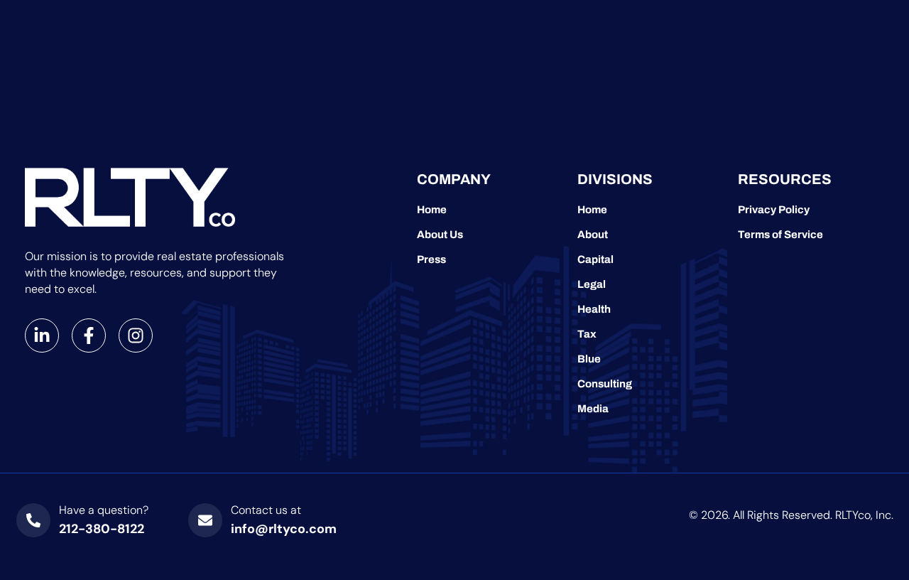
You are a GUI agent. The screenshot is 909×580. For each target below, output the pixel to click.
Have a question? (103, 510)
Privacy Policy (774, 209)
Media (593, 408)
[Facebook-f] (89, 335)
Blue (589, 359)
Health (594, 309)
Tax (587, 334)
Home (432, 209)
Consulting (604, 384)
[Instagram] (136, 335)
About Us (440, 234)
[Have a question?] (33, 520)
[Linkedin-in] (42, 335)
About (592, 234)
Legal (591, 284)
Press (431, 259)
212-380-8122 (101, 528)
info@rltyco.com (284, 528)
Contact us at (266, 510)
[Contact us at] (205, 520)
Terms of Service (780, 234)
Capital (595, 259)
